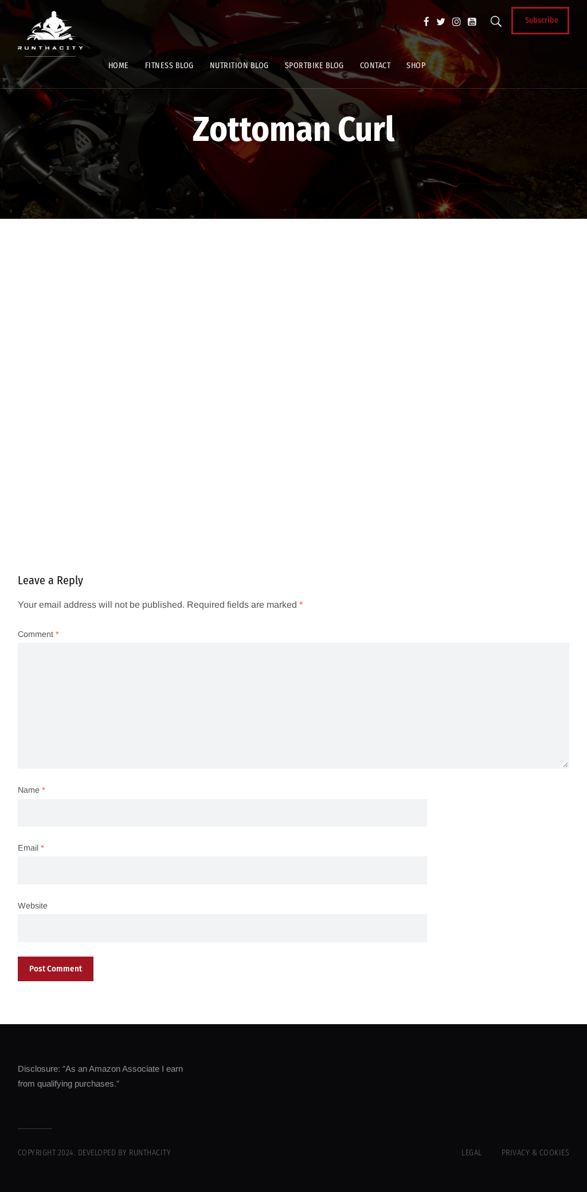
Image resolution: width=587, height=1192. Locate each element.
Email (31, 847)
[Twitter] (441, 22)
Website (33, 905)
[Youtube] (472, 22)
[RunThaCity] (50, 34)
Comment (38, 634)
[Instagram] (456, 22)
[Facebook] (426, 22)
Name (31, 789)
